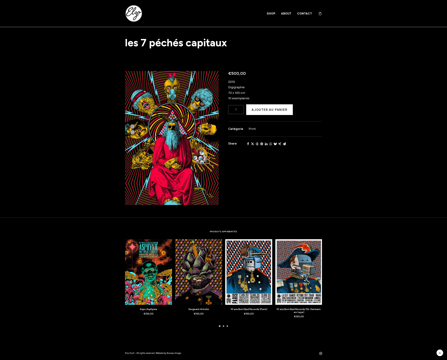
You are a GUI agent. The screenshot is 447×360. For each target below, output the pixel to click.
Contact (304, 13)
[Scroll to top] (440, 353)
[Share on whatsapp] (271, 144)
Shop (271, 13)
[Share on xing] (280, 144)
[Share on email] (284, 144)
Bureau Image (174, 353)
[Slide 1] (220, 326)
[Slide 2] (223, 326)
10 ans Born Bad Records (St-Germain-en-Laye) (298, 311)
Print (252, 129)
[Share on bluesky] (275, 144)
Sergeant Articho (198, 309)
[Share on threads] (257, 144)
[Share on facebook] (248, 144)
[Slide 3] (227, 326)
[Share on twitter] (252, 144)
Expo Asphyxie (148, 309)
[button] (172, 138)
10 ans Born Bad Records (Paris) (248, 309)
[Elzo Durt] (133, 13)
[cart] (320, 13)
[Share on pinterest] (261, 144)
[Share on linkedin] (266, 144)
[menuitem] (271, 13)
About (286, 13)
